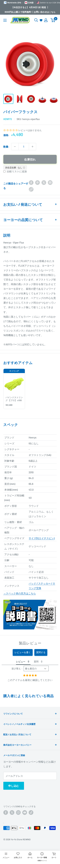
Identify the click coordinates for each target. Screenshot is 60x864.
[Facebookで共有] (31, 182)
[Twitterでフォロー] (12, 812)
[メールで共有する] (50, 182)
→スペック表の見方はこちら (19, 593)
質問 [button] (36, 661)
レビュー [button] (20, 661)
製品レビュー (30, 643)
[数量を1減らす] (14, 146)
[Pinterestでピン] (37, 182)
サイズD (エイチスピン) (41, 538)
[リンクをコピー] (31, 189)
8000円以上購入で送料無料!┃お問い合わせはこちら (30, 12)
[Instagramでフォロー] (18, 812)
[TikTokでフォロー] (31, 812)
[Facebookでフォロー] (5, 812)
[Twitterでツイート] (44, 182)
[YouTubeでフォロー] (24, 812)
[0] (53, 20)
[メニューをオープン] (5, 20)
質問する (41, 652)
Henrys (7, 119)
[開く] (36, 20)
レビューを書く (22, 652)
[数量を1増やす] (32, 146)
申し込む (13, 785)
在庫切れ (30, 159)
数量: (6, 146)
